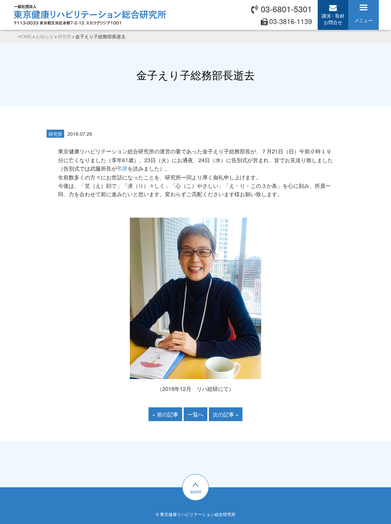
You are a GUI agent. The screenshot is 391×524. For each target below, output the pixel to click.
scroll (195, 491)
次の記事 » (226, 414)
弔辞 (122, 168)
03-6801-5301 (286, 9)
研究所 (55, 133)
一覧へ (195, 414)
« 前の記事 (165, 414)
